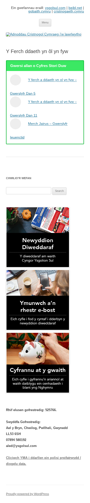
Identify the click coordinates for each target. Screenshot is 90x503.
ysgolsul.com (55, 8)
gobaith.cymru (39, 11)
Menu (45, 22)
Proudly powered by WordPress (27, 494)
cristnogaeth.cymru (69, 11)
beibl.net (75, 8)
